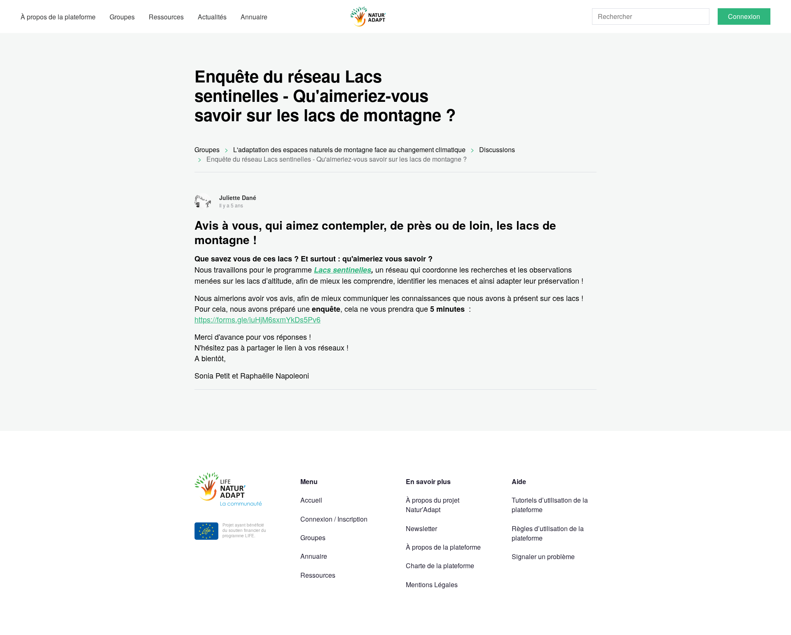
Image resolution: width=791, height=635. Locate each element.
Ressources (166, 16)
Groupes (122, 16)
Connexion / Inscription (333, 519)
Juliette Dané (237, 197)
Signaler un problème (543, 556)
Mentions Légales (432, 584)
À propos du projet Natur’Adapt (432, 504)
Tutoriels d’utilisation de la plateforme (550, 504)
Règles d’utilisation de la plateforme (548, 533)
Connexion (744, 16)
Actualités (212, 16)
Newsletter (421, 528)
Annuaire (254, 16)
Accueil (311, 500)
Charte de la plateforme (440, 565)
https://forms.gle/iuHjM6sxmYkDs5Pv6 (257, 319)
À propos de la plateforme (58, 16)
